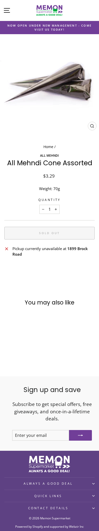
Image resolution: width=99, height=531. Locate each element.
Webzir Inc (76, 526)
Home (48, 146)
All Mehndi (49, 155)
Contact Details (48, 508)
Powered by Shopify (29, 526)
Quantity (49, 200)
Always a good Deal (48, 483)
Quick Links (48, 496)
